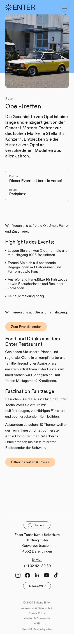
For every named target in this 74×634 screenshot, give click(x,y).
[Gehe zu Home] (20, 7)
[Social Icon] (17, 575)
